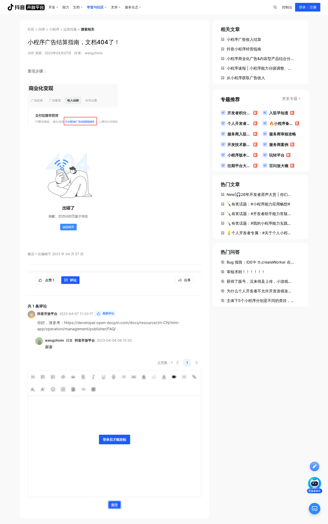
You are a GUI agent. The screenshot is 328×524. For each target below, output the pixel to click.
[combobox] (275, 7)
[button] (177, 363)
